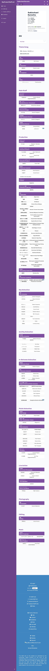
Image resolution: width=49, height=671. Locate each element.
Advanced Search (33, 601)
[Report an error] (47, 1)
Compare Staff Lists (33, 603)
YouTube (22, 41)
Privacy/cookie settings (33, 590)
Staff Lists (33, 596)
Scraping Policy (33, 629)
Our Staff (33, 624)
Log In (33, 583)
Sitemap (33, 626)
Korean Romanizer (32, 648)
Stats (33, 622)
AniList (38, 660)
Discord (33, 640)
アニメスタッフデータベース (33, 659)
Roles (33, 606)
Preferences (33, 585)
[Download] (44, 1)
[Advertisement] (32, 563)
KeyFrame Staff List (8, 2)
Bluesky (33, 638)
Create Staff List (33, 599)
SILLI (33, 645)
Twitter (33, 635)
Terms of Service (33, 612)
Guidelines (33, 619)
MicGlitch (35, 30)
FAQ (33, 615)
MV (21, 4)
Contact (33, 617)
